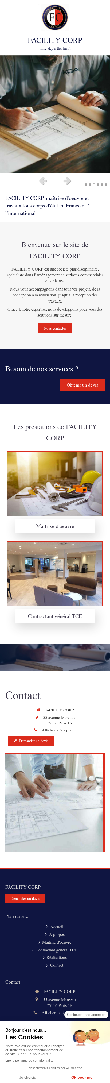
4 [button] (98, 184)
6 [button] (106, 184)
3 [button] (94, 184)
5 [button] (102, 184)
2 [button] (90, 184)
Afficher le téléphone (59, 730)
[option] (55, 114)
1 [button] (86, 184)
